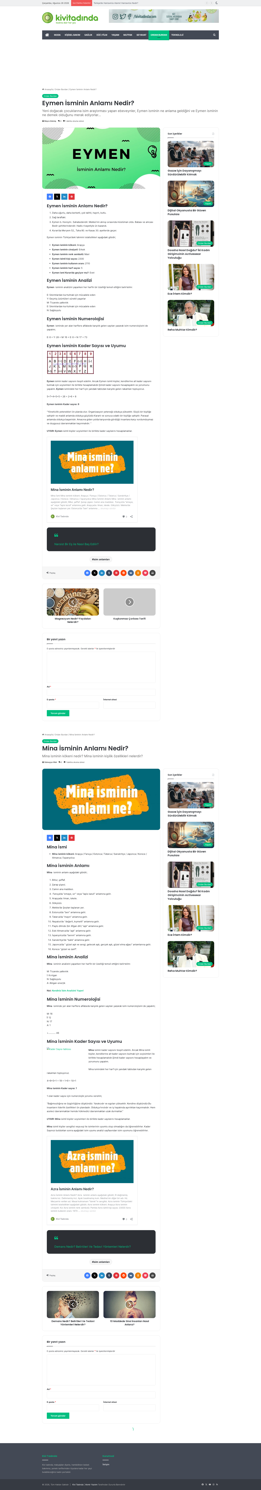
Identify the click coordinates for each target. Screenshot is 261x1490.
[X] (57, 197)
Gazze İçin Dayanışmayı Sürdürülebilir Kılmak (184, 172)
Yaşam (115, 35)
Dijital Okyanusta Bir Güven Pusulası (187, 212)
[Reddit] (124, 573)
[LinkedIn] (64, 197)
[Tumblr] (109, 573)
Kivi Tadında (77, 1484)
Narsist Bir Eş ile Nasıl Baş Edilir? (76, 544)
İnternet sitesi (110, 699)
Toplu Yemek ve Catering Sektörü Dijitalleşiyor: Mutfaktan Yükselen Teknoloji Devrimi (134, 3)
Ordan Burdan (159, 35)
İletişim (106, 1464)
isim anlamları (101, 559)
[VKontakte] (131, 573)
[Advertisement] (130, 62)
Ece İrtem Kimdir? (180, 294)
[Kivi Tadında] (70, 18)
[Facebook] (50, 197)
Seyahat (141, 35)
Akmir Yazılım (91, 1484)
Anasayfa (48, 89)
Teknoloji (177, 35)
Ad (49, 686)
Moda (57, 35)
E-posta (51, 699)
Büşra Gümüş (50, 121)
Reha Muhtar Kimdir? (182, 330)
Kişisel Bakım (72, 35)
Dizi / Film (102, 35)
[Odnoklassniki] (138, 573)
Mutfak (127, 35)
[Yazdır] (153, 573)
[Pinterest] (72, 197)
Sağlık (88, 35)
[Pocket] (145, 573)
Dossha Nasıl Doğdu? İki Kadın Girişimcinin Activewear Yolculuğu (189, 254)
